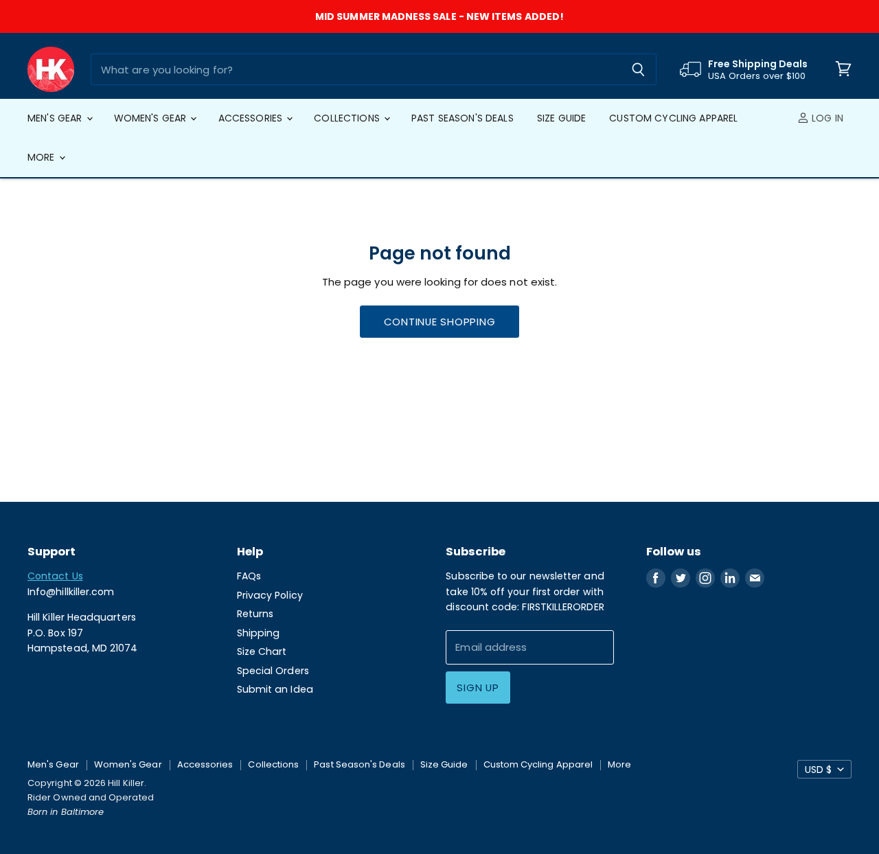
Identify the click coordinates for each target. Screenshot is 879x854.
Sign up (478, 687)
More (42, 157)
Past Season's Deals (462, 118)
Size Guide (561, 118)
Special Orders (273, 671)
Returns (255, 614)
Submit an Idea (275, 689)
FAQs (249, 576)
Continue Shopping (440, 321)
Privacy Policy (270, 595)
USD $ (818, 769)
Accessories (252, 118)
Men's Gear (56, 118)
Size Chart (262, 651)
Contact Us (55, 576)
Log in (826, 118)
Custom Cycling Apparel (673, 118)
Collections (348, 118)
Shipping (258, 633)
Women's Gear (152, 118)
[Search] (638, 69)
